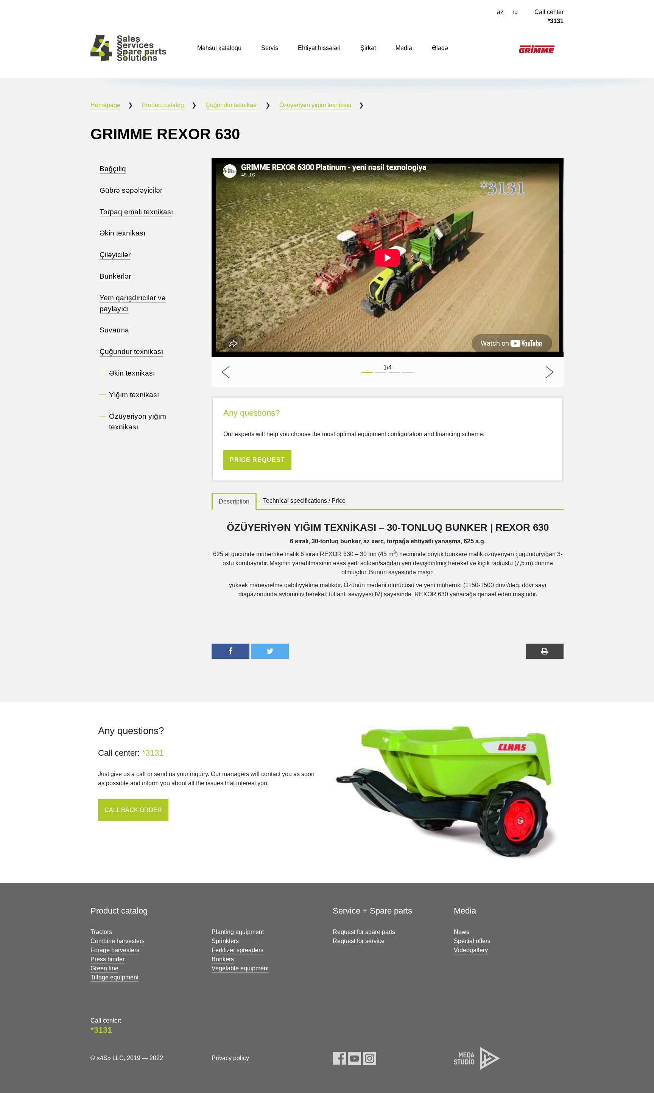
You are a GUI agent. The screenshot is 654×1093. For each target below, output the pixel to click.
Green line (104, 968)
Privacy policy (230, 1058)
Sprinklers (225, 941)
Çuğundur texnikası (232, 105)
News (461, 932)
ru (515, 12)
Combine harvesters (117, 941)
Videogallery (471, 950)
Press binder (107, 959)
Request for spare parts (364, 932)
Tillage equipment (114, 977)
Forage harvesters (114, 950)
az (500, 12)
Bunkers (223, 959)
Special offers (472, 941)
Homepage (105, 105)
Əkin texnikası (132, 373)
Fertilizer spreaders (237, 950)
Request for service (359, 941)
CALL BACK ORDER (133, 810)
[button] (226, 372)
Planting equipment (238, 932)
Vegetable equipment (240, 968)
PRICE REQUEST (257, 460)
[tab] (234, 501)
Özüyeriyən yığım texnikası (315, 105)
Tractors (101, 932)
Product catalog (163, 105)
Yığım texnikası (134, 395)
